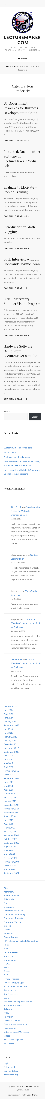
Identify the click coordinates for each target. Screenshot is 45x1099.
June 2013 (8, 733)
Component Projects (13, 918)
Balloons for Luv (11, 895)
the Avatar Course (12, 1020)
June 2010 (8, 820)
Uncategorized (10, 1028)
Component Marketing (14, 914)
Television (8, 1016)
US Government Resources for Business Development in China (21, 108)
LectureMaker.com (22, 40)
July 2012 (8, 755)
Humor (7, 944)
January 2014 (10, 721)
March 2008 (9, 869)
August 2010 (9, 816)
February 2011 (10, 797)
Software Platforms (13, 1005)
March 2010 (9, 827)
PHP (6, 975)
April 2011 (8, 789)
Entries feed (9, 1067)
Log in (6, 1063)
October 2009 (10, 839)
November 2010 (11, 808)
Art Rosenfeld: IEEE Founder (17, 457)
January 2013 (10, 740)
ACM (6, 887)
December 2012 (11, 744)
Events (7, 929)
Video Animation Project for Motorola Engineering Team (26, 511)
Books (6, 903)
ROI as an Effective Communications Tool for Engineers (25, 623)
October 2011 (10, 774)
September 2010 (11, 812)
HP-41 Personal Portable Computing (21, 941)
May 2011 (8, 786)
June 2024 (8, 710)
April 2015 (8, 714)
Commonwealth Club (14, 910)
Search (7, 411)
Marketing (8, 956)
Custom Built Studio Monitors (18, 447)
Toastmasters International (16, 1024)
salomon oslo (17, 659)
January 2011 (10, 801)
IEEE (6, 948)
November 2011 (11, 770)
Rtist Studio (16, 507)
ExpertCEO (9, 933)
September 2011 (11, 778)
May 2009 (8, 850)
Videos (7, 1035)
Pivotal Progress (11, 978)
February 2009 (10, 858)
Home (8, 66)
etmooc (7, 925)
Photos (7, 971)
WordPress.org (11, 1074)
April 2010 (8, 823)
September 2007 (11, 873)
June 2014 (8, 717)
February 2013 (10, 736)
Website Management (14, 1039)
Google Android (11, 937)
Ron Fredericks (11, 994)
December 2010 (11, 805)
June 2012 (8, 759)
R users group (10, 990)
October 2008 (10, 865)
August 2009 (9, 846)
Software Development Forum (18, 1001)
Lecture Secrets (11, 952)
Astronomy (9, 891)
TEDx (6, 1013)
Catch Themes (32, 1095)
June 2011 (8, 782)
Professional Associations (16, 986)
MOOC (7, 963)
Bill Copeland (10, 899)
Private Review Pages (14, 982)
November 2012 (11, 748)
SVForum (8, 1009)
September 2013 (11, 725)
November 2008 (11, 861)
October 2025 (10, 706)
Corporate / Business (13, 922)
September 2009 (11, 842)
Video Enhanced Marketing (16, 1032)
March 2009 (9, 854)
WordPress (9, 1043)
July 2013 (8, 729)
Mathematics (10, 960)
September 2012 (11, 752)
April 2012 (8, 767)
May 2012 (8, 763)
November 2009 (11, 835)
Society (7, 997)
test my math (10, 452)
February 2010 (10, 831)
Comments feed (11, 1071)
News (6, 967)
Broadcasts (18, 66)
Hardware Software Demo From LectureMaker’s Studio (20, 351)
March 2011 (9, 793)
